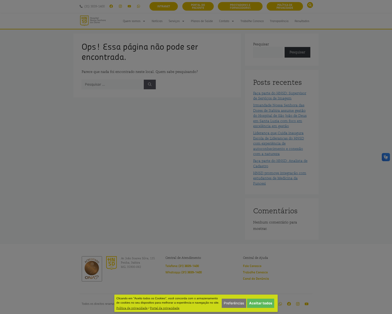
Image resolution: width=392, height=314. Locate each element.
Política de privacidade (132, 308)
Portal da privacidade (164, 308)
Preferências (234, 303)
